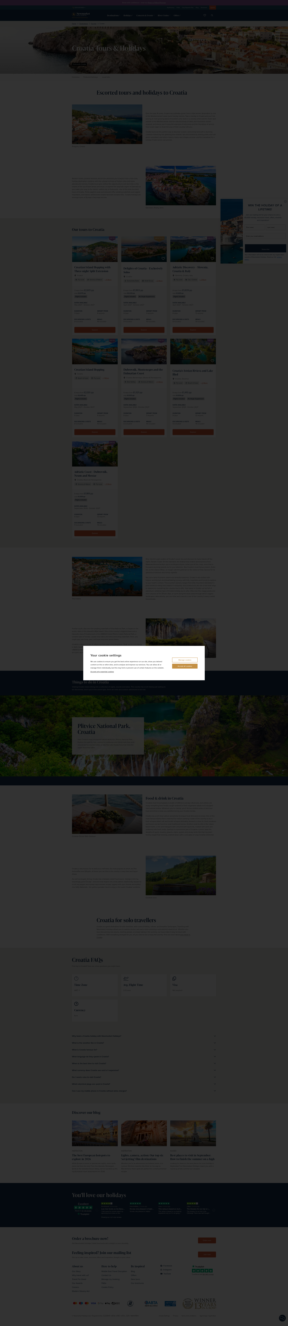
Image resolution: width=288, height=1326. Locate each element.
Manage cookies (184, 660)
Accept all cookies (185, 666)
